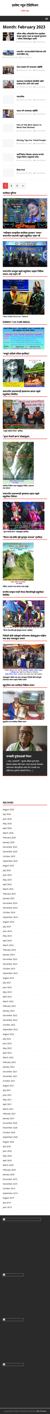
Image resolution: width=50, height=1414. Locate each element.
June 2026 (7, 819)
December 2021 (10, 1071)
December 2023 (10, 959)
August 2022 (8, 1034)
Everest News (40, 42)
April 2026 (7, 828)
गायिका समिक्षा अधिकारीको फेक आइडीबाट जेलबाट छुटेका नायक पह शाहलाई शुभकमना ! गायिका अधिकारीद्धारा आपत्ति (31, 36)
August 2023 (8, 978)
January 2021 (8, 1118)
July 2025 (7, 870)
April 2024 (7, 940)
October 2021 (9, 1080)
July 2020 (7, 1146)
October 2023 (9, 968)
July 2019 (7, 1202)
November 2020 (10, 1127)
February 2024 (9, 949)
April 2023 (7, 996)
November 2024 (10, 907)
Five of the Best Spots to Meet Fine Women (29, 126)
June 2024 (7, 931)
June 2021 (7, 1095)
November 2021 (10, 1076)
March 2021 (8, 1109)
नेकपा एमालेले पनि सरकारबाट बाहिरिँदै (29, 67)
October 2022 (9, 1024)
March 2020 (8, 1165)
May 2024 (7, 935)
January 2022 (8, 1066)
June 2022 (7, 1043)
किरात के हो (21, 169)
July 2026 (7, 814)
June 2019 (7, 1207)
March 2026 (8, 833)
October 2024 (9, 912)
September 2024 (10, 917)
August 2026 (8, 809)
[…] (31, 770)
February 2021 (9, 1113)
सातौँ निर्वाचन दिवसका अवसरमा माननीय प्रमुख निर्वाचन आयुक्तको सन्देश (30, 155)
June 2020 (7, 1151)
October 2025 (9, 856)
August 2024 (8, 921)
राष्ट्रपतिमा (20, 96)
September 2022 (10, 1029)
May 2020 (7, 1155)
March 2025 (8, 889)
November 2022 (10, 1020)
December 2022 (10, 1015)
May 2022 (7, 1048)
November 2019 (10, 1183)
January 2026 (8, 842)
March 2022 (8, 1057)
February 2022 (9, 1062)
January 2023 (8, 1010)
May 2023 (7, 992)
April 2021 (7, 1104)
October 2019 (9, 1188)
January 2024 (8, 954)
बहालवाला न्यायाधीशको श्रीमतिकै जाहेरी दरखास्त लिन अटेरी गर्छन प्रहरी (30, 82)
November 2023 (10, 964)
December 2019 (10, 1179)
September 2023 (10, 973)
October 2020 (9, 1132)
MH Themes (41, 1411)
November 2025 (10, 851)
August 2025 (8, 865)
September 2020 (10, 1137)
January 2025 (8, 898)
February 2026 (9, 837)
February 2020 (9, 1169)
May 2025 (7, 879)
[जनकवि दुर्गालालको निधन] (25, 738)
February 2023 (9, 1006)
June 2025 (7, 875)
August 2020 (8, 1141)
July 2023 (7, 982)
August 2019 (8, 1198)
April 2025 (7, 884)
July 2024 (7, 926)
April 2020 (7, 1160)
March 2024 (8, 945)
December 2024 (10, 903)
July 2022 (7, 1038)
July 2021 (7, 1090)
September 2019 (10, 1193)
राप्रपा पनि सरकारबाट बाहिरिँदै (27, 110)
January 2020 (8, 1174)
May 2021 (7, 1099)
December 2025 (10, 847)
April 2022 (7, 1052)
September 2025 (10, 861)
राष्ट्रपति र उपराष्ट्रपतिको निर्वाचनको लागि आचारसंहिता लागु (31, 52)
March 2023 (8, 1001)
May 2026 (7, 823)
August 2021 (8, 1085)
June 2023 (7, 987)
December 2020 (10, 1123)
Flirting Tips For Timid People (31, 140)
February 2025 (9, 893)
